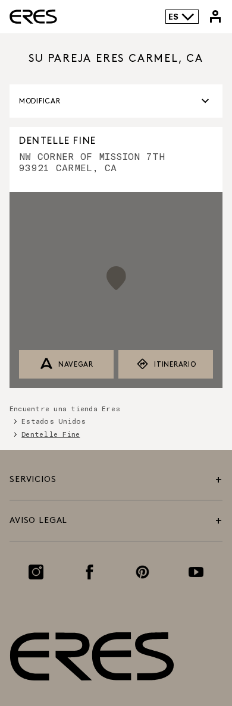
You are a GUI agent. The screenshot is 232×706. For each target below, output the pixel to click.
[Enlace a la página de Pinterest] (142, 572)
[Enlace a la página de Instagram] (36, 572)
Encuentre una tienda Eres (65, 408)
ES (173, 16)
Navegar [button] (75, 364)
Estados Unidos (53, 421)
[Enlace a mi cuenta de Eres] (215, 17)
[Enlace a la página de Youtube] (196, 572)
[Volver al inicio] (191, 641)
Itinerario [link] (175, 364)
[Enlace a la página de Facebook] (89, 572)
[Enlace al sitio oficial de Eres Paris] (33, 17)
